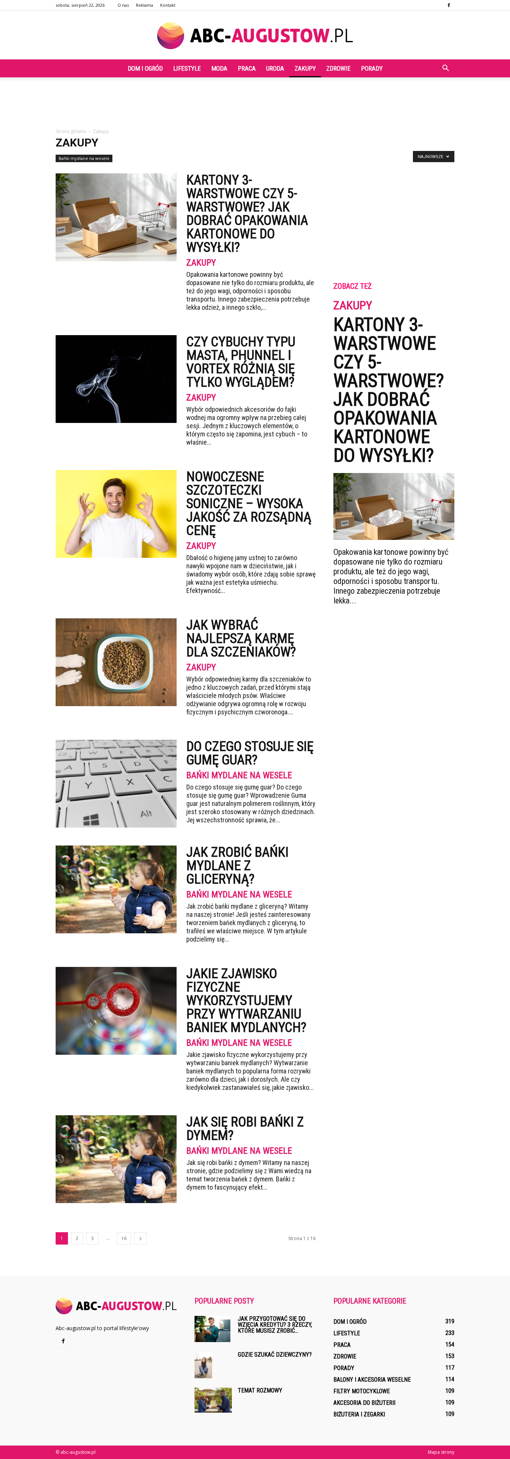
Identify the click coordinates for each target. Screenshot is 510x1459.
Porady (372, 68)
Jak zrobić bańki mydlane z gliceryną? (237, 865)
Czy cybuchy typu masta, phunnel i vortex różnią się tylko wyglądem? (240, 362)
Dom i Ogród (145, 68)
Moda (219, 68)
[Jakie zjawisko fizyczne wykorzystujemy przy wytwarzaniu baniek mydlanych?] (116, 1011)
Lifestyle (187, 68)
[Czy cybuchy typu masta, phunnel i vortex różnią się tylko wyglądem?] (116, 379)
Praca (247, 68)
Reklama (144, 5)
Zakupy (305, 68)
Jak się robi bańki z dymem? (245, 1128)
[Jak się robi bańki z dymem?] (116, 1159)
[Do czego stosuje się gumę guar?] (116, 784)
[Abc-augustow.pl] (255, 35)
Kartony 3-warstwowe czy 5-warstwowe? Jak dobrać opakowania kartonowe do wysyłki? (247, 213)
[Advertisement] (255, 103)
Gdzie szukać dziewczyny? (275, 1354)
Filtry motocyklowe (361, 1391)
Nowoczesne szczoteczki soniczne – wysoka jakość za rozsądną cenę (248, 503)
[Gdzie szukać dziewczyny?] (203, 1365)
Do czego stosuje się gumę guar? (250, 753)
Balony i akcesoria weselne (372, 1379)
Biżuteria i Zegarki (359, 1414)
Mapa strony (441, 1452)
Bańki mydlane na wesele (84, 158)
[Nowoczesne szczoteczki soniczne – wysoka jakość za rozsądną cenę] (116, 514)
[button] (445, 68)
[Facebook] (448, 5)
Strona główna (71, 131)
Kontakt (167, 5)
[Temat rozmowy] (213, 1400)
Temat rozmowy (260, 1390)
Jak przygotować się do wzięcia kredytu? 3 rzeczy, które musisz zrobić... (275, 1324)
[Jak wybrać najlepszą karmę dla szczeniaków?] (116, 662)
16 (124, 1238)
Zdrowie (338, 68)
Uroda (275, 68)
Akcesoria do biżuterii (364, 1402)
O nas (123, 5)
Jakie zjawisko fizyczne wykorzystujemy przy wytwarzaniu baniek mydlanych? (246, 1000)
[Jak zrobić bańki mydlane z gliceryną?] (116, 889)
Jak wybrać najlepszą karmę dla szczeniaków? (241, 638)
